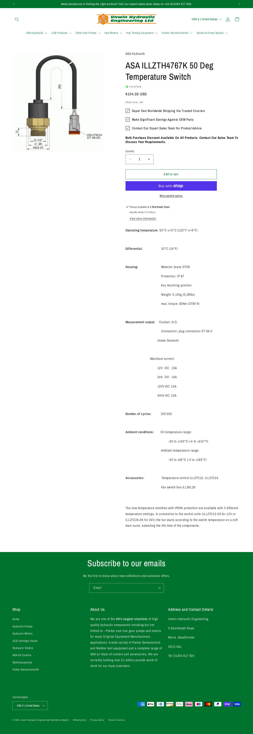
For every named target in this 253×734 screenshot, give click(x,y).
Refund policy (79, 720)
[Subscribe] (159, 588)
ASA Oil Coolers (21, 655)
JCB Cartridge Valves (25, 641)
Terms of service (116, 720)
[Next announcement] (239, 4)
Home (16, 619)
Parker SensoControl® (25, 669)
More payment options (171, 195)
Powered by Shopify (59, 720)
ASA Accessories (22, 662)
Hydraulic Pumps (22, 626)
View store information (143, 219)
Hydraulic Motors (22, 634)
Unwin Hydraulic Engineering (35, 720)
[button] (17, 19)
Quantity (130, 151)
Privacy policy (97, 720)
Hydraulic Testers (22, 648)
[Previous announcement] (13, 4)
